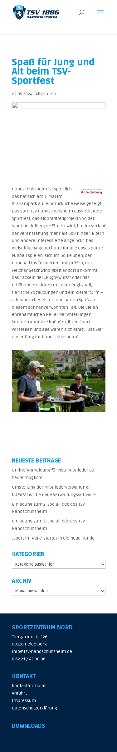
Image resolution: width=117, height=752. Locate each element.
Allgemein (46, 94)
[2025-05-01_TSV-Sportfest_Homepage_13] (58, 412)
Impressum (24, 700)
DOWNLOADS (28, 725)
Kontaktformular (29, 685)
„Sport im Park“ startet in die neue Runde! (53, 538)
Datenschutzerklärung (34, 708)
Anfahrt (19, 693)
